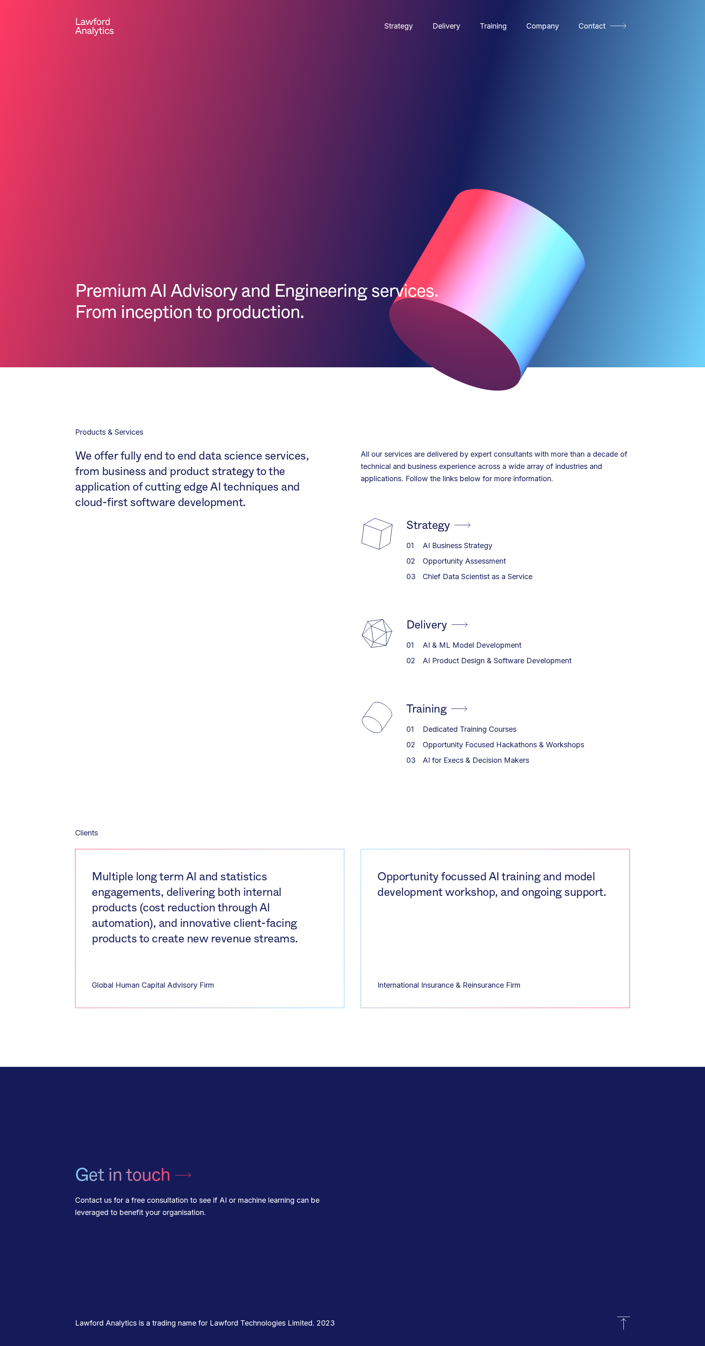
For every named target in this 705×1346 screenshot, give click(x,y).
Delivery (446, 26)
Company (542, 26)
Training (493, 26)
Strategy (398, 26)
